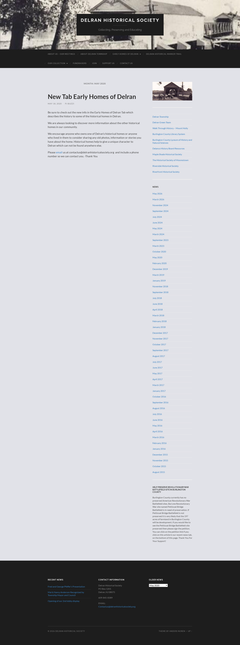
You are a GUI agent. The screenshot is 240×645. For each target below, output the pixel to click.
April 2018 (157, 309)
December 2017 (160, 333)
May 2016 (157, 425)
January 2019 (159, 280)
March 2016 (158, 437)
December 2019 (160, 269)
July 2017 (157, 362)
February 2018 (159, 321)
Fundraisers (80, 63)
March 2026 (158, 199)
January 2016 (159, 448)
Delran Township (160, 116)
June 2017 (157, 367)
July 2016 (157, 414)
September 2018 (160, 292)
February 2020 (159, 263)
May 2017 (157, 373)
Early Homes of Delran (125, 54)
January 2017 (159, 391)
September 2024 (160, 211)
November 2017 (160, 338)
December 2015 (160, 454)
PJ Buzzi (69, 103)
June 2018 (157, 304)
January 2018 (159, 327)
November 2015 (160, 460)
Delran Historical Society (120, 20)
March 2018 (158, 315)
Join (94, 63)
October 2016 (159, 396)
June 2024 (157, 222)
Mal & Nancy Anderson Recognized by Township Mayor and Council (66, 593)
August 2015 (158, 472)
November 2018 (160, 286)
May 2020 (157, 257)
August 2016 (158, 408)
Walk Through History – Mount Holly (170, 128)
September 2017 (160, 350)
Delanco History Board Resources (168, 148)
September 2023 (160, 240)
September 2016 (160, 402)
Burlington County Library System (168, 134)
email (59, 152)
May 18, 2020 (55, 103)
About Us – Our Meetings (61, 54)
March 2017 (158, 385)
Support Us (108, 63)
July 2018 (157, 298)
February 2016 (159, 443)
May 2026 (157, 193)
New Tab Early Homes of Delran (92, 96)
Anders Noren (177, 631)
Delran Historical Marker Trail (164, 54)
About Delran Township (94, 54)
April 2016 (157, 431)
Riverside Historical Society (165, 166)
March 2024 (158, 234)
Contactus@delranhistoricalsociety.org (116, 606)
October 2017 (159, 344)
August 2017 (158, 356)
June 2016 (157, 420)
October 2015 (159, 466)
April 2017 (157, 379)
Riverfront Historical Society (165, 171)
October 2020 (159, 251)
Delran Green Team (161, 122)
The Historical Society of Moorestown (170, 160)
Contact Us (126, 63)
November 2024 (160, 205)
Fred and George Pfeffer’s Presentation (66, 586)
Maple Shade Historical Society (167, 154)
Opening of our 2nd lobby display (63, 601)
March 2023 (158, 246)
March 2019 (158, 275)
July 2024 (157, 217)
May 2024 (157, 228)
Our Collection (56, 63)
